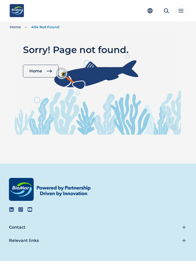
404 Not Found (45, 27)
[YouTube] (29, 209)
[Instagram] (20, 209)
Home (15, 27)
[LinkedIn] (11, 209)
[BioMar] (17, 10)
